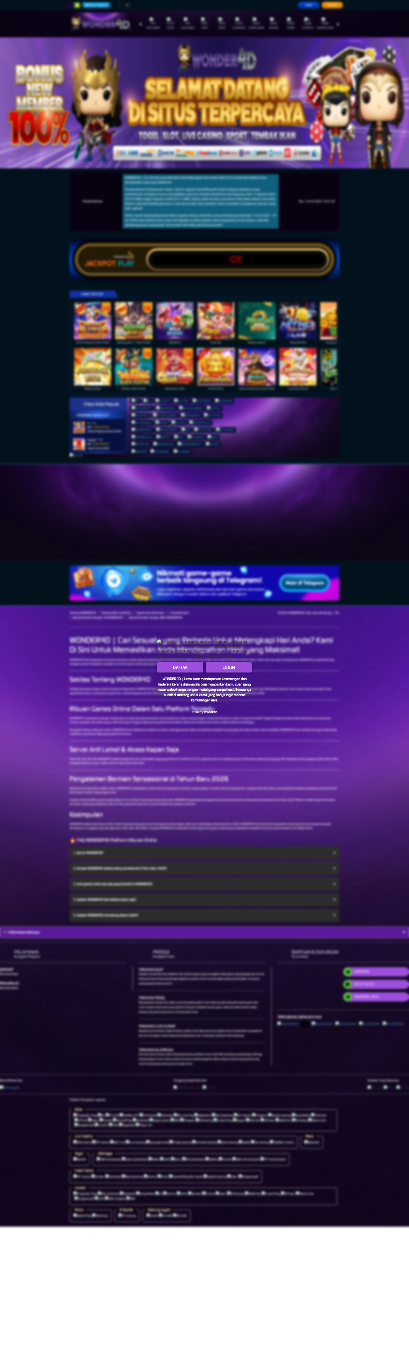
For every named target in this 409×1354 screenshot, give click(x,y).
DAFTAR (180, 667)
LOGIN (228, 667)
